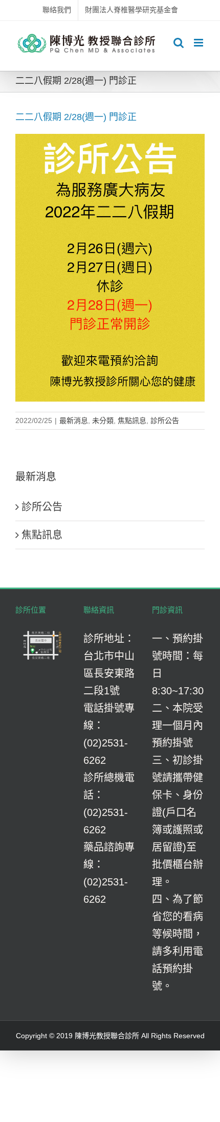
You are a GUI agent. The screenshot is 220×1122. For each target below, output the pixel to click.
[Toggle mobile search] (178, 42)
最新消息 (73, 420)
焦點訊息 (132, 420)
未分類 (103, 420)
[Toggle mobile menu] (199, 42)
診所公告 (164, 420)
